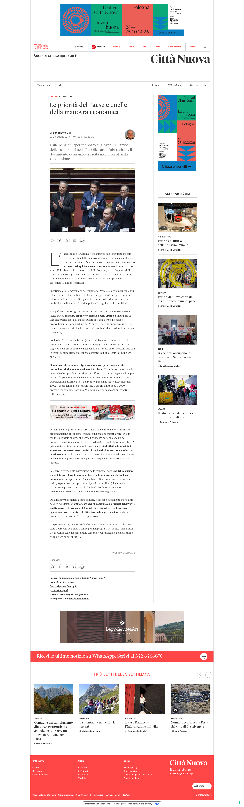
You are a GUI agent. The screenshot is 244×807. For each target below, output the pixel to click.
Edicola (116, 46)
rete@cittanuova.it (79, 598)
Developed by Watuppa (124, 795)
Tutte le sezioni (44, 85)
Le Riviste (78, 46)
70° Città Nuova (175, 85)
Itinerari (155, 85)
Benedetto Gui (62, 132)
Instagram (83, 774)
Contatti (36, 767)
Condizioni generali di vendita (138, 774)
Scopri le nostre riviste (61, 582)
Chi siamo (37, 771)
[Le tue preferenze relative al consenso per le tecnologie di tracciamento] (239, 802)
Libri (144, 46)
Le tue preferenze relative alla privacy (133, 803)
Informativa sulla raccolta (97, 803)
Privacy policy (130, 767)
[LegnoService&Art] (122, 627)
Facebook (83, 767)
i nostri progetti (59, 590)
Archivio (101, 46)
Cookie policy (130, 771)
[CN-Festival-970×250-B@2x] (122, 19)
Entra (192, 46)
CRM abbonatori (40, 774)
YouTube (82, 778)
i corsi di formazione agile (63, 586)
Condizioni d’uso (132, 778)
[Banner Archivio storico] (92, 412)
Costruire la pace (198, 85)
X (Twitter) (83, 771)
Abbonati (199, 786)
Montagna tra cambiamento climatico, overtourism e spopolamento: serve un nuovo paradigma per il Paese (53, 731)
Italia (54, 96)
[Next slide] (208, 675)
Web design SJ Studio (105, 795)
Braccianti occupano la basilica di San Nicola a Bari (174, 357)
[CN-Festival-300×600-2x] (177, 133)
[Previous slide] (200, 675)
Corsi (157, 46)
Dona (131, 46)
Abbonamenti (174, 46)
